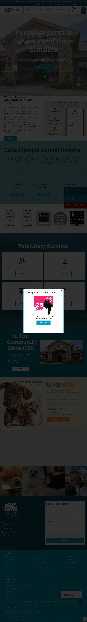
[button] (62, 290)
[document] (43, 311)
